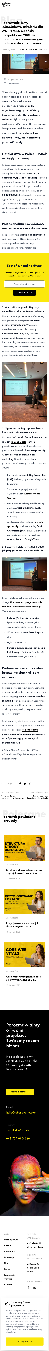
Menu (7, 1234)
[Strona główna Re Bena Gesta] (6, 4)
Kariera (7, 1269)
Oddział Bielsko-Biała (34, 1256)
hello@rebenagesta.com (21, 1112)
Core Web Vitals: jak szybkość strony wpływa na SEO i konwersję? (23, 980)
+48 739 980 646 (18, 1138)
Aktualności (13, 83)
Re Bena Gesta (18, 441)
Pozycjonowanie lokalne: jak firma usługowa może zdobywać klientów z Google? (23, 926)
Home (6, 49)
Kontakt (8, 1284)
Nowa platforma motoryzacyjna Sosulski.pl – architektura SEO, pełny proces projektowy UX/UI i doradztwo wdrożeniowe (12, 797)
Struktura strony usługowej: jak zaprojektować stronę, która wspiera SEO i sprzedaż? (24, 873)
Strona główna (11, 1239)
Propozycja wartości (9, 1276)
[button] (45, 4)
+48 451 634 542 (18, 1130)
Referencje (9, 1257)
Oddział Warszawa (33, 1236)
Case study (9, 1251)
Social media (34, 1281)
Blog (14, 49)
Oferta (7, 1245)
